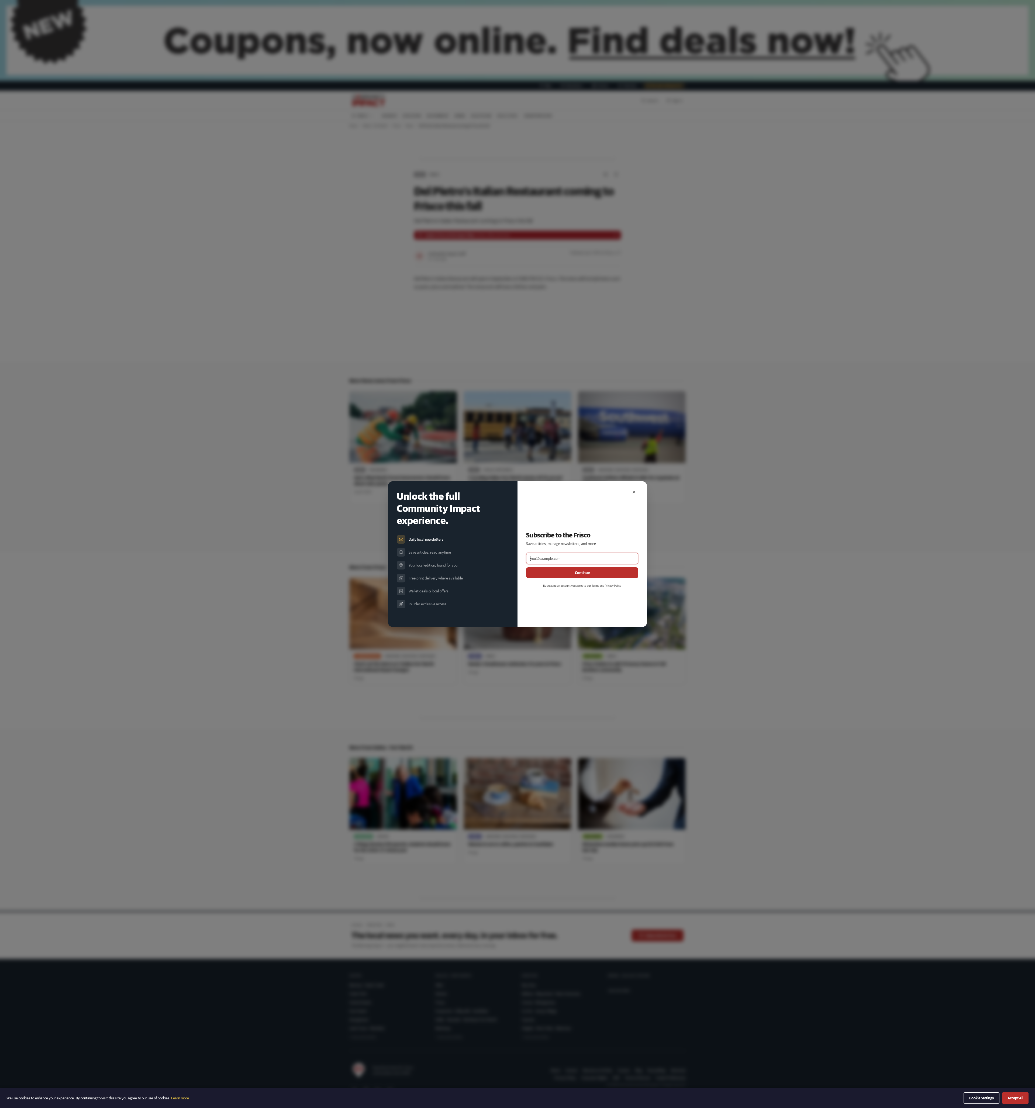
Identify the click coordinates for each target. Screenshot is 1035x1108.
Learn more (180, 1098)
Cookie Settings (981, 1098)
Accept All (1015, 1098)
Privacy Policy (613, 585)
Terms (595, 585)
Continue (582, 573)
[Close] (634, 492)
